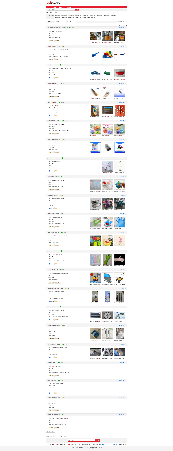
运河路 (53, 205)
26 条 (53, 91)
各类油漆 (57, 87)
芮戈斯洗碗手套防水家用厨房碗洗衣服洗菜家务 (95, 228)
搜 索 (98, 440)
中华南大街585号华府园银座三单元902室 (59, 261)
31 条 (53, 258)
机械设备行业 (61, 7)
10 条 (53, 221)
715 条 (53, 35)
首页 (49, 7)
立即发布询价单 (57, 436)
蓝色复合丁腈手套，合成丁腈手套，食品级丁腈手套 (119, 228)
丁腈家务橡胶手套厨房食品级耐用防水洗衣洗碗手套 (107, 265)
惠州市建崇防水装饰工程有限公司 (54, 344)
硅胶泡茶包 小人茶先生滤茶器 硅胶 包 (119, 191)
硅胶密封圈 (62, 180)
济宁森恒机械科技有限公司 (53, 195)
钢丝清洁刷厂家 (64, 15)
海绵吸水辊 (54, 310)
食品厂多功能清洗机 (55, 68)
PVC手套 (60, 217)
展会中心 (69, 7)
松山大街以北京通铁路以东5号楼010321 (59, 93)
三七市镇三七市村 (55, 242)
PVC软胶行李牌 (59, 236)
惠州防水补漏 (54, 347)
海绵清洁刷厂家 (71, 15)
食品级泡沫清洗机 (59, 49)
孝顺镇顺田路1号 (55, 390)
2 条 (52, 165)
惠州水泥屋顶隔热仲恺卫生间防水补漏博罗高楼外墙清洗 (119, 358)
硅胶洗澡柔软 (118, 135)
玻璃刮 (53, 329)
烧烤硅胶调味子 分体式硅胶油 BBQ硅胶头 (107, 191)
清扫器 (53, 31)
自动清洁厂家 (57, 17)
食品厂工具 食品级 (95, 61)
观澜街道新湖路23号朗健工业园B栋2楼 (59, 424)
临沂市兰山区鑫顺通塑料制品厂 (54, 158)
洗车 (58, 329)
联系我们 (77, 447)
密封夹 (56, 366)
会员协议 (95, 447)
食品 (53, 87)
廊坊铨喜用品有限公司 (53, 65)
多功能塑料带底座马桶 (118, 340)
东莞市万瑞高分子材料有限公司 (54, 139)
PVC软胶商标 (54, 236)
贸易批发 (53, 200)
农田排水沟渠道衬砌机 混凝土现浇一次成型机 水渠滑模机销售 (119, 209)
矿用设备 (53, 198)
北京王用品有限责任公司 (54, 46)
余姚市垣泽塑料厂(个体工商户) (53, 232)
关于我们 (72, 447)
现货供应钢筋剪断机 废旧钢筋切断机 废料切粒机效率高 (107, 209)
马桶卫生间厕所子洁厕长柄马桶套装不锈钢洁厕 (107, 172)
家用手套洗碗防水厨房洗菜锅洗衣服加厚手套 (95, 265)
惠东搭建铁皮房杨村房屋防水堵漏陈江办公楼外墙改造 (107, 358)
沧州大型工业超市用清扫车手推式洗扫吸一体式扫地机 (107, 284)
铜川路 (53, 407)
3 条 (52, 333)
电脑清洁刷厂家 (78, 15)
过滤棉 (58, 143)
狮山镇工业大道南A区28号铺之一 (58, 298)
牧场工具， (118, 61)
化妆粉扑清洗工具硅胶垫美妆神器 (95, 247)
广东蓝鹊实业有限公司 (52, 362)
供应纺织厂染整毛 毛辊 (107, 321)
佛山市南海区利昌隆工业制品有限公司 (55, 288)
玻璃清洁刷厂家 (113, 15)
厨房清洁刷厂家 (71, 17)
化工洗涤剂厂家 (64, 17)
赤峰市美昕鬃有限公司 (52, 83)
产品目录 (50, 12)
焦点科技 (88, 449)
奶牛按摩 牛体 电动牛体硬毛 (95, 42)
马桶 (60, 161)
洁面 (53, 418)
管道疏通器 (54, 161)
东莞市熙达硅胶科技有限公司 (53, 176)
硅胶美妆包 (62, 124)
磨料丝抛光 (62, 310)
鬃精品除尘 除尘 (95, 98)
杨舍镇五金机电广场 (55, 279)
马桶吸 (57, 161)
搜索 (77, 9)
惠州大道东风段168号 (56, 354)
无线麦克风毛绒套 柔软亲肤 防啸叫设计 (107, 154)
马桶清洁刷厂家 (99, 15)
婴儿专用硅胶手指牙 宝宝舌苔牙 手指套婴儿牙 (95, 191)
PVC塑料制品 (65, 236)
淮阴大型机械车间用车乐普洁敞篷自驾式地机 (95, 284)
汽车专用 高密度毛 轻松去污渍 (119, 98)
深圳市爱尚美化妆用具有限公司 (54, 414)
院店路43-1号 (54, 335)
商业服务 (53, 349)
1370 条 (53, 203)
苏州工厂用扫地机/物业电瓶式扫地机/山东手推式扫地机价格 (119, 284)
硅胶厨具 (58, 124)
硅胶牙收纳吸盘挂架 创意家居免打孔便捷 (119, 247)
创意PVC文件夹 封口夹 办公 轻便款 (107, 247)
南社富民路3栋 (54, 149)
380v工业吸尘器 (61, 273)
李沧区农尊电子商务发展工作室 (54, 397)
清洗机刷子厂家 (92, 15)
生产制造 (53, 33)
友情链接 (100, 447)
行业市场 (75, 7)
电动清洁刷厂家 (78, 17)
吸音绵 (53, 143)
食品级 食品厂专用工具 (107, 61)
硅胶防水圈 (58, 180)
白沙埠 (53, 168)
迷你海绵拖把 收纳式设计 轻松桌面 (107, 340)
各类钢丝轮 (58, 291)
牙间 (59, 105)
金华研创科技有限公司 (52, 380)
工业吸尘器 (66, 273)
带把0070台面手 (119, 79)
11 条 (53, 110)
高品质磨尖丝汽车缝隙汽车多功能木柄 (107, 98)
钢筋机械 (57, 198)
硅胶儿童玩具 (54, 124)
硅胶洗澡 (93, 135)
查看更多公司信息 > (122, 27)
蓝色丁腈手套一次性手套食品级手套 (107, 228)
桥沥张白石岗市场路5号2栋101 (57, 186)
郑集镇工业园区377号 (56, 37)
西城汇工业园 (54, 112)
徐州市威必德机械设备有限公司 (54, 27)
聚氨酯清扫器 (61, 31)
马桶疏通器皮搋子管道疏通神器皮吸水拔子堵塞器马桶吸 (119, 172)
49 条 (53, 54)
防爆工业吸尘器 (55, 273)
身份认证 (72, 27)
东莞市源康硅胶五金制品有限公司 (54, 120)
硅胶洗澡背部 (105, 135)
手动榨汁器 (59, 366)
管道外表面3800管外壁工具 (95, 79)
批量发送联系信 (122, 21)
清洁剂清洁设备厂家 (86, 17)
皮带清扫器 (57, 31)
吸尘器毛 (58, 310)
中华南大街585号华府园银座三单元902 (59, 223)
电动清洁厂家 (57, 15)
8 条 (52, 240)
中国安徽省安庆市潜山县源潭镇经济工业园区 (60, 316)
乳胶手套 (57, 217)
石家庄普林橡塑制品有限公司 (53, 213)
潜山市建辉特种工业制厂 (53, 307)
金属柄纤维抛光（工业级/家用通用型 (95, 302)
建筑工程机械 (61, 198)
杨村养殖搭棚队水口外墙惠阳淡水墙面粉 (95, 358)
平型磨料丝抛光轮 (105, 302)
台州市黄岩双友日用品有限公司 (54, 325)
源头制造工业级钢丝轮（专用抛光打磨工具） (119, 302)
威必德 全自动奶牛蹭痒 (119, 42)
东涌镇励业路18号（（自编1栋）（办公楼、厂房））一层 (61, 372)
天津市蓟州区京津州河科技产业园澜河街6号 (60, 56)
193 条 (53, 184)
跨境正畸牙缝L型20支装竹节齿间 (95, 116)
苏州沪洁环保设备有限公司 (53, 269)
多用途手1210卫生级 (107, 79)
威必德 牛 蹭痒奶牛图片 (107, 42)
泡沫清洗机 (54, 49)
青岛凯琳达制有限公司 (52, 102)
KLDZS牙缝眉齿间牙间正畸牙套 (119, 116)
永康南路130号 (54, 74)
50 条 (53, 72)
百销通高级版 (65, 27)
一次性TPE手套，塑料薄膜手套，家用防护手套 (119, 265)
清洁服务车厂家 (85, 15)
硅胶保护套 (54, 180)
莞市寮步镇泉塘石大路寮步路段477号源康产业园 (60, 130)
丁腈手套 (53, 217)
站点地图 (86, 447)
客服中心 (81, 447)
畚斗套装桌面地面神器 (95, 340)
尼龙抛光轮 (54, 291)
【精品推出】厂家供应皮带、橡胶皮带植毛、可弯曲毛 (119, 321)
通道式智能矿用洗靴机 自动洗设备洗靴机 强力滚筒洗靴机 (95, 209)
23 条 (53, 147)
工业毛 (56, 105)
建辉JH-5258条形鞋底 (95, 321)
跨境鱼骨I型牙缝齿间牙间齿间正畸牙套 (107, 116)
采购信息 (54, 7)
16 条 (53, 128)
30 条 (53, 277)
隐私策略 (91, 447)
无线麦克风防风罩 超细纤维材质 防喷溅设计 (119, 154)
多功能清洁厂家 (106, 15)
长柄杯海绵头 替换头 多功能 (95, 154)
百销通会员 (50, 21)
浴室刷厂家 (93, 17)
